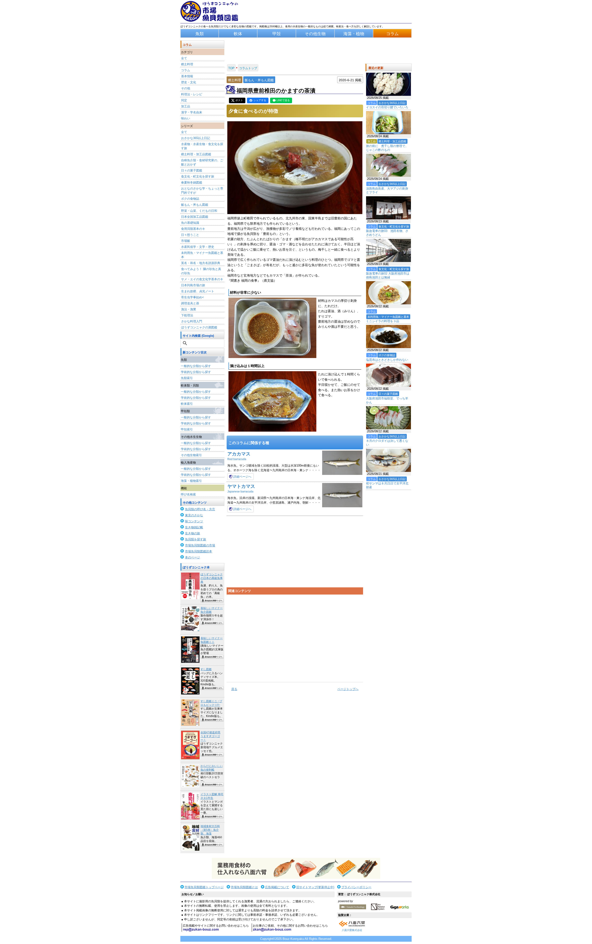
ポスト (239, 100)
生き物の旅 (192, 533)
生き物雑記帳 (194, 527)
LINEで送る (283, 100)
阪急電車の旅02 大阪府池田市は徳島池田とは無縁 (387, 275)
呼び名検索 (188, 494)
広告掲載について (277, 887)
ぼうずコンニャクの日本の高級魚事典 (211, 578)
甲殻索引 (187, 429)
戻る (234, 689)
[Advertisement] (295, 636)
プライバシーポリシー (356, 887)
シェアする (259, 100)
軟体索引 (187, 403)
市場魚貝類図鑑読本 (198, 551)
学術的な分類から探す (196, 372)
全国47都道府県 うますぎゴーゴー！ (210, 736)
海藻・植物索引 (191, 481)
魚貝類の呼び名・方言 (200, 509)
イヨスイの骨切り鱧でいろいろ (387, 107)
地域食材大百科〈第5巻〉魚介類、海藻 (210, 830)
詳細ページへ (242, 476)
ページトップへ (347, 689)
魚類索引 (187, 378)
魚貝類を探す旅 (195, 539)
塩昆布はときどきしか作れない (387, 359)
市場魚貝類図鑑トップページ (204, 887)
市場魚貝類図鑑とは (244, 887)
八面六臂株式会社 (352, 930)
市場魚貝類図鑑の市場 (200, 545)
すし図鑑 (206, 669)
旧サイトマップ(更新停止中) (315, 887)
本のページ (192, 557)
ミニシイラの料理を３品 (382, 321)
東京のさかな (194, 515)
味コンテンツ (194, 521)
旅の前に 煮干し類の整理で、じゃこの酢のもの (387, 148)
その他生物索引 (191, 455)
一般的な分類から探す (196, 366)
